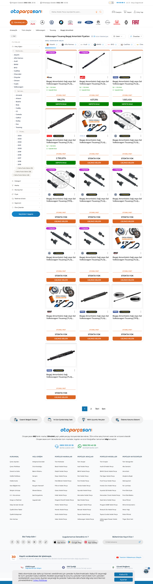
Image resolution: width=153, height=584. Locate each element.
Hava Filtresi (127, 500)
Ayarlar (123, 579)
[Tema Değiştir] (111, 2)
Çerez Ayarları (14, 462)
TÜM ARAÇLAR (19, 22)
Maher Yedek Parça (61, 505)
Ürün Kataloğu (37, 466)
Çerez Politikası (40, 580)
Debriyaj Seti (127, 481)
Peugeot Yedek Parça (84, 505)
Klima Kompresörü (129, 505)
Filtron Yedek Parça (61, 485)
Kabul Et (123, 574)
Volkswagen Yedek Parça (85, 519)
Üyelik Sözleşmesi (16, 514)
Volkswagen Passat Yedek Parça (108, 519)
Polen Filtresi (127, 514)
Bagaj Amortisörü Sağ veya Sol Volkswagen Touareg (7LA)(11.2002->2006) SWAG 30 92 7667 (127, 82)
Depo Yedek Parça (61, 476)
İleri (97, 409)
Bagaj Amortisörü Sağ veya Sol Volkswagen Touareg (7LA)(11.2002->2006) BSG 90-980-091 (127, 258)
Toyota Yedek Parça (83, 514)
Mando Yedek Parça (61, 509)
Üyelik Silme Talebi (16, 509)
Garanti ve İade (15, 471)
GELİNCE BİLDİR (94, 163)
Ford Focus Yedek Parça (108, 481)
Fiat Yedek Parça (82, 476)
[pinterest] (40, 542)
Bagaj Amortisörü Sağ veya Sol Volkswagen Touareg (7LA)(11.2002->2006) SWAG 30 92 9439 (94, 317)
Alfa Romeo (69, 44)
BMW (99, 44)
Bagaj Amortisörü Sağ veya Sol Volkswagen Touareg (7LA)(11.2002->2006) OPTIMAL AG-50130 (127, 141)
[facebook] (12, 542)
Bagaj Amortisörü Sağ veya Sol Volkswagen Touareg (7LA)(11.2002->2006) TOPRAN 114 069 (61, 141)
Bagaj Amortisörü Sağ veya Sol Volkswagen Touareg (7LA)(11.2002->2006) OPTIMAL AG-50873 (94, 200)
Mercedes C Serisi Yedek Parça (110, 495)
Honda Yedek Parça (83, 485)
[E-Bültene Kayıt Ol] (139, 542)
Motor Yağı (126, 509)
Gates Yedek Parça (61, 490)
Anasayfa (13, 30)
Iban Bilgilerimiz (15, 485)
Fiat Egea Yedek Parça (107, 476)
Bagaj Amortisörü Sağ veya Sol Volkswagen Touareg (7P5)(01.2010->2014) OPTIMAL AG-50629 (61, 200)
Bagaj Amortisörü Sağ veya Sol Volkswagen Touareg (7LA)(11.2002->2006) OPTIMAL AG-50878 (127, 200)
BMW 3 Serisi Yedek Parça (108, 471)
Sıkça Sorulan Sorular (17, 505)
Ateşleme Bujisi (128, 476)
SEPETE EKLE (61, 104)
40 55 (62, 3)
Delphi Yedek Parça (61, 471)
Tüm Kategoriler (128, 462)
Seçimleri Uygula (26, 214)
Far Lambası (127, 485)
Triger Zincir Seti (128, 519)
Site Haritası (14, 519)
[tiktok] (45, 542)
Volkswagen (40, 30)
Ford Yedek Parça (83, 481)
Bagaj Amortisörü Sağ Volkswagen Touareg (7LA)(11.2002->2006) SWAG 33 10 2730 (59, 375)
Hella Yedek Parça (61, 495)
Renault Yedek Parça (84, 509)
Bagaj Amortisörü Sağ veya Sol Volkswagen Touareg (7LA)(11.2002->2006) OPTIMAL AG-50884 (94, 258)
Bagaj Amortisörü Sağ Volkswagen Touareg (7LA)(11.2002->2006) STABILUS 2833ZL (92, 141)
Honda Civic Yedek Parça (108, 485)
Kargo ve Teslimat (16, 500)
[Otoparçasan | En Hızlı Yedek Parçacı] (26, 12)
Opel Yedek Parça (83, 500)
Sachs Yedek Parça (61, 514)
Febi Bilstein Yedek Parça (63, 481)
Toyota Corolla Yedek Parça (109, 514)
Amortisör (126, 471)
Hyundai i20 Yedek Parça (108, 490)
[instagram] (23, 542)
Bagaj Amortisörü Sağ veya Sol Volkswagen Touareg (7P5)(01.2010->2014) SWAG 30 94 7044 (127, 317)
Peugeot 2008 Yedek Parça (108, 505)
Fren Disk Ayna (127, 490)
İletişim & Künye (15, 490)
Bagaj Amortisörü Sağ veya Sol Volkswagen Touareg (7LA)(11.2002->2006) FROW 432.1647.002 (61, 82)
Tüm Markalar (59, 462)
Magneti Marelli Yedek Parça (64, 500)
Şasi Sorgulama (37, 495)
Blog (33, 481)
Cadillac (127, 44)
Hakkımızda (14, 481)
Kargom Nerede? (38, 485)
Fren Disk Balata (128, 495)
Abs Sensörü (127, 466)
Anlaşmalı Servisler (38, 462)
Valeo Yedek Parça (61, 519)
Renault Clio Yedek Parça (108, 509)
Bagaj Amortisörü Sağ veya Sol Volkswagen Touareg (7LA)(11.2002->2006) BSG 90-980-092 (61, 317)
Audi (85, 44)
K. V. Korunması (15, 495)
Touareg (53, 30)
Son (103, 409)
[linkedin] (29, 542)
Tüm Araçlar (26, 30)
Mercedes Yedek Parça (85, 495)
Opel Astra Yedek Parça (107, 500)
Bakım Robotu (37, 471)
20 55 (29, 3)
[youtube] (34, 542)
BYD (112, 44)
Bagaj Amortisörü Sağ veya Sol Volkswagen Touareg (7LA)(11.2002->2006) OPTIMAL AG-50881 (61, 258)
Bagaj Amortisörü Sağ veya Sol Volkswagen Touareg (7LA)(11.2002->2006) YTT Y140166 (94, 82)
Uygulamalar (36, 500)
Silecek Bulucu (37, 490)
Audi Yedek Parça (83, 466)
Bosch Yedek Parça (61, 466)
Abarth (52, 44)
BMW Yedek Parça (83, 471)
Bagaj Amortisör (66, 30)
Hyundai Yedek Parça (84, 490)
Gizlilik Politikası (15, 476)
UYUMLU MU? (61, 95)
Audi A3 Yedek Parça (106, 466)
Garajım (35, 476)
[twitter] (17, 542)
